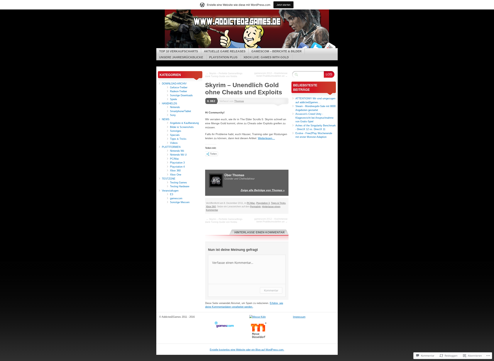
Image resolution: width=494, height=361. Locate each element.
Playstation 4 (177, 166)
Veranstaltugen (170, 190)
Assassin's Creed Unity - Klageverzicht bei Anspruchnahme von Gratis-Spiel (314, 117)
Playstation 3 (263, 203)
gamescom (176, 198)
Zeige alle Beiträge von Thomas (263, 190)
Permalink (255, 206)
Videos (174, 142)
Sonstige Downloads (181, 95)
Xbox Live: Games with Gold (266, 57)
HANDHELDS (169, 103)
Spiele (173, 99)
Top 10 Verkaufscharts (178, 51)
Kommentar (271, 290)
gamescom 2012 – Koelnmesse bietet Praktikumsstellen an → (271, 74)
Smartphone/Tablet (180, 111)
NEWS (165, 119)
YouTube (329, 46)
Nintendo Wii (177, 150)
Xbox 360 (211, 206)
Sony (173, 115)
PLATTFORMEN (171, 147)
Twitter (316, 46)
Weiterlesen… (266, 138)
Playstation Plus (223, 57)
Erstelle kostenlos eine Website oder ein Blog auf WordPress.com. (247, 349)
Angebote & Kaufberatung (184, 123)
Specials (175, 135)
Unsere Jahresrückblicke (181, 57)
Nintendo (175, 107)
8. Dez (211, 101)
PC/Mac (251, 203)
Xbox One (175, 174)
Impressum (299, 316)
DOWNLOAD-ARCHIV (174, 83)
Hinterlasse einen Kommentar (259, 232)
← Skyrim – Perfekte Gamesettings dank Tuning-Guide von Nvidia (223, 75)
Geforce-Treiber (178, 87)
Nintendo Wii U (178, 154)
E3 (171, 194)
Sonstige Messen (179, 202)
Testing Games (178, 182)
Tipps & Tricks (278, 203)
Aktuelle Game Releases (224, 51)
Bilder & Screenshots (182, 127)
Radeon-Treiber (178, 91)
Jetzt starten (283, 4)
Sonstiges (175, 130)
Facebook (302, 46)
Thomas (239, 101)
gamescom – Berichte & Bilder (276, 51)
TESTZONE (168, 178)
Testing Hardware (179, 186)
